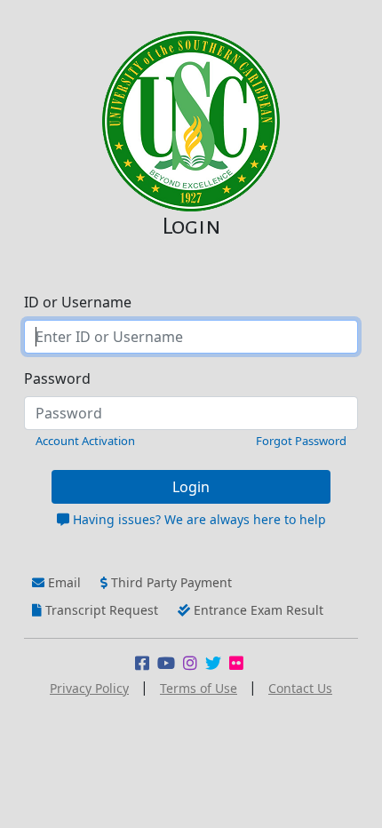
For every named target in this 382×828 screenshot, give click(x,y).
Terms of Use (198, 688)
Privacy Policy (89, 688)
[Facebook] (146, 663)
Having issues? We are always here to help (197, 519)
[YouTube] (170, 663)
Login (191, 487)
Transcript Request (100, 609)
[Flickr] (238, 663)
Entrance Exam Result (256, 609)
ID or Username (77, 302)
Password (57, 378)
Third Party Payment (169, 582)
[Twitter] (217, 663)
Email (62, 582)
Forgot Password (301, 441)
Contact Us (300, 688)
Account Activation (85, 441)
